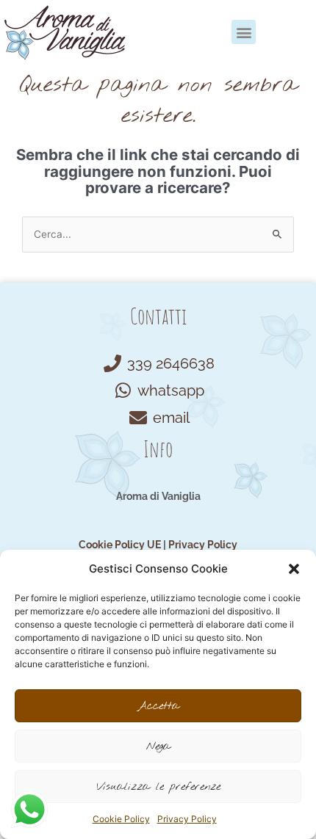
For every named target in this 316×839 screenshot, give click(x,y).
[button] (294, 569)
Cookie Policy (121, 818)
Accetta (158, 706)
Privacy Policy (187, 818)
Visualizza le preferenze (158, 787)
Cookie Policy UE (120, 545)
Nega (158, 746)
